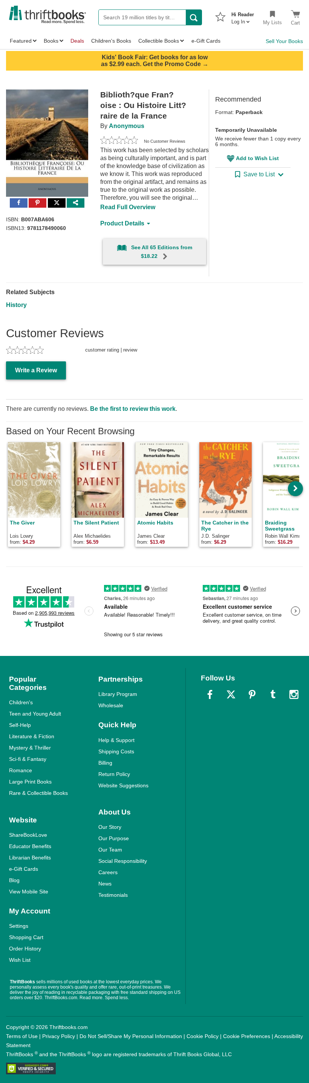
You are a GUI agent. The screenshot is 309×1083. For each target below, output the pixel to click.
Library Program (117, 694)
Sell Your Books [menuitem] (284, 41)
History (16, 305)
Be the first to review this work (133, 409)
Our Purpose (113, 838)
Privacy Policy (58, 1036)
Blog (14, 880)
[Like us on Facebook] (210, 694)
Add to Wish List (257, 158)
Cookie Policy (203, 1036)
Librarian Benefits (30, 858)
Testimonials (113, 895)
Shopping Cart (26, 937)
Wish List (20, 960)
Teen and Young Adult (35, 714)
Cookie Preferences (246, 1036)
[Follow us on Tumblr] (273, 694)
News (105, 884)
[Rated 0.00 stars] (119, 141)
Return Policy (114, 774)
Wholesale (110, 705)
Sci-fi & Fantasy (27, 759)
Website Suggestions (123, 785)
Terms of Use (22, 1036)
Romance (20, 770)
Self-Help (20, 725)
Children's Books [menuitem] (111, 41)
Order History (25, 949)
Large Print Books (30, 782)
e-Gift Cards (23, 869)
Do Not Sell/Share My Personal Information (131, 1036)
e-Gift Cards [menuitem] (205, 41)
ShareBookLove (28, 835)
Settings (18, 926)
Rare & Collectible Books (38, 793)
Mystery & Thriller (30, 748)
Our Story (109, 827)
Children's (21, 702)
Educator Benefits (30, 846)
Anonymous (126, 126)
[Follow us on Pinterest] (252, 694)
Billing (105, 763)
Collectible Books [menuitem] (158, 41)
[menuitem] (242, 16)
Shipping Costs (116, 751)
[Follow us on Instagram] (294, 694)
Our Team (110, 850)
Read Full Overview (127, 207)
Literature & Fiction (31, 736)
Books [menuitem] (51, 41)
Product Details (122, 223)
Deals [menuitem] (77, 41)
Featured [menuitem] (21, 41)
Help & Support (116, 740)
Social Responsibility (122, 861)
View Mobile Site (28, 892)
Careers (108, 872)
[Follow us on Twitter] (231, 694)
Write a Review (36, 370)
